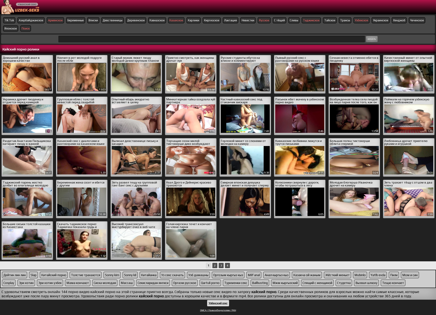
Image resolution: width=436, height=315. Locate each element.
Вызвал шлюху (366, 283)
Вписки (93, 20)
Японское (10, 28)
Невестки (248, 20)
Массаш (127, 283)
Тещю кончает (393, 283)
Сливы (294, 20)
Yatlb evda (377, 275)
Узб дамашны (198, 275)
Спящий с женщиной (317, 283)
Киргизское (211, 20)
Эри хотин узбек (50, 283)
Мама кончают (77, 283)
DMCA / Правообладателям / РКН (218, 310)
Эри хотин (26, 283)
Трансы (345, 20)
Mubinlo (360, 275)
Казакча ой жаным (307, 275)
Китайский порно (53, 275)
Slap (33, 275)
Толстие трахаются (85, 275)
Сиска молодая (105, 283)
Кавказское (157, 20)
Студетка (344, 283)
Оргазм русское (184, 283)
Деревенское (136, 20)
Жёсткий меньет (337, 275)
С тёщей (279, 20)
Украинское (380, 20)
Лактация (230, 20)
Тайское (329, 20)
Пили (394, 275)
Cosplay (8, 283)
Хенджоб (399, 20)
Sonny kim (112, 275)
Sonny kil (130, 275)
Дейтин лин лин (14, 275)
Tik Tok (9, 20)
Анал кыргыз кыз (277, 275)
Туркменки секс (235, 283)
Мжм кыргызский (285, 283)
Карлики (193, 20)
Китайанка (149, 275)
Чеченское (417, 20)
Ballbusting (260, 283)
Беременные (75, 20)
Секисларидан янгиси (153, 283)
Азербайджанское (31, 20)
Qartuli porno (210, 283)
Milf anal (254, 275)
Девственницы (112, 20)
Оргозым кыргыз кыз (228, 275)
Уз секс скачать (172, 275)
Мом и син (410, 275)
